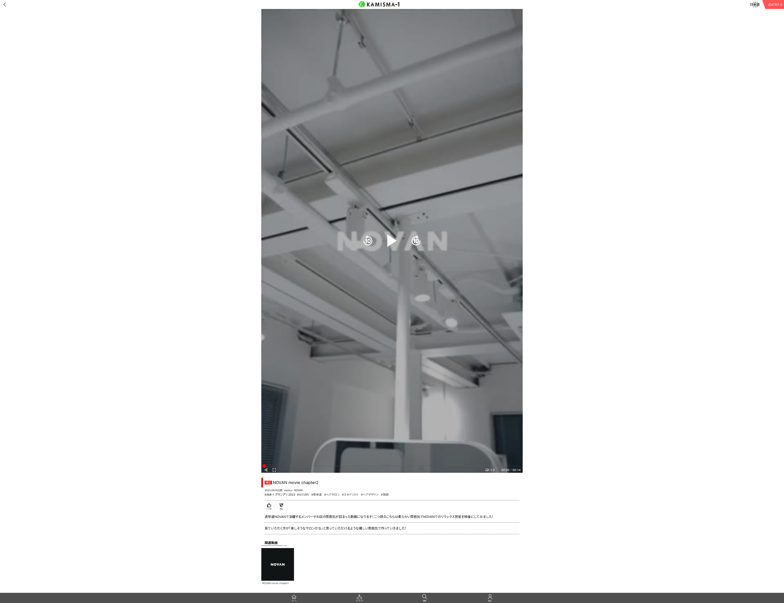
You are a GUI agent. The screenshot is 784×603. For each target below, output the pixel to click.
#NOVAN (303, 494)
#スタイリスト (350, 494)
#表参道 (316, 494)
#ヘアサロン (332, 494)
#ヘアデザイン (370, 494)
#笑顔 (385, 494)
